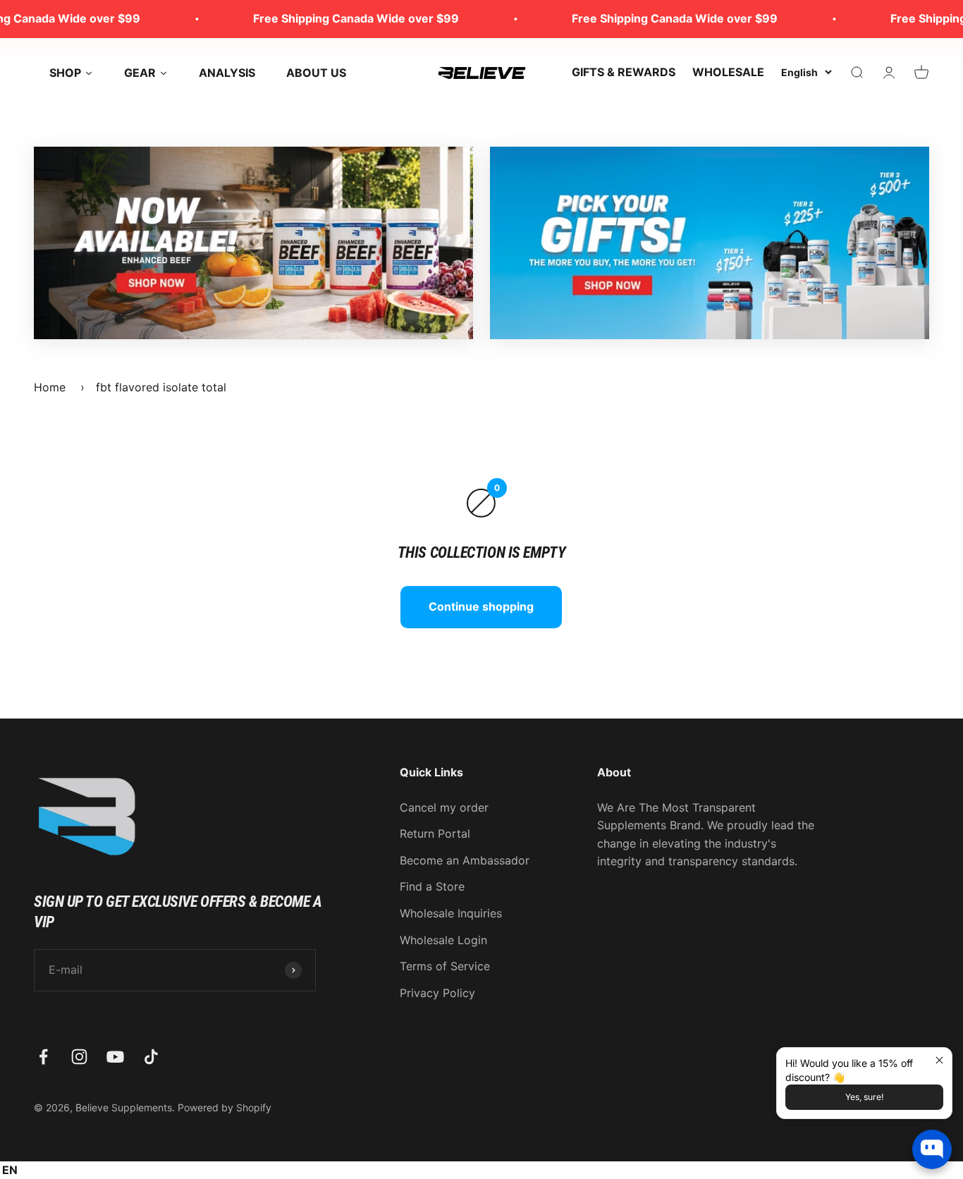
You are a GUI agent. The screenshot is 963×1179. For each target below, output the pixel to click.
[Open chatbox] (932, 1149)
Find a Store (432, 886)
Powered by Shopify (224, 1107)
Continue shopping (481, 606)
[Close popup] (939, 1060)
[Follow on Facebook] (43, 1056)
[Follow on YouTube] (115, 1056)
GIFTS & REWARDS (623, 72)
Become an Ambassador (464, 860)
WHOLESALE (728, 72)
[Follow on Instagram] (79, 1056)
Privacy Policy (437, 993)
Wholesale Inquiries (451, 913)
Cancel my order (444, 807)
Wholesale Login (443, 940)
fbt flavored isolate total (161, 387)
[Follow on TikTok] (151, 1056)
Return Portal (435, 833)
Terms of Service (445, 966)
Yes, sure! (864, 1097)
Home (50, 387)
